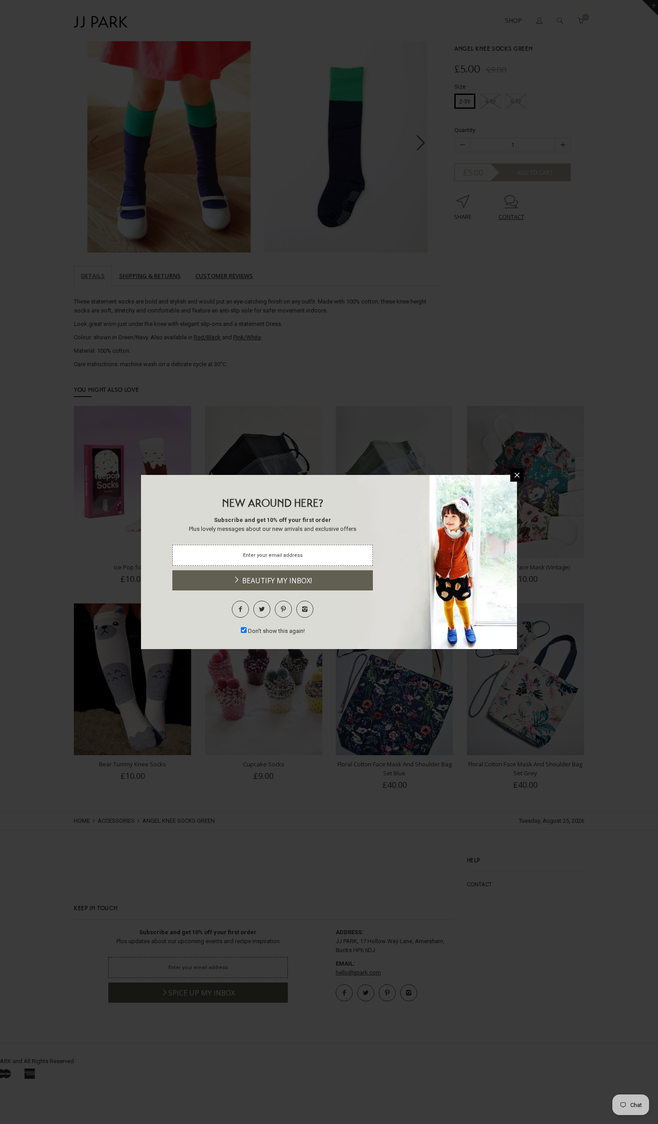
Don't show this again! (276, 631)
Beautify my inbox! (276, 581)
